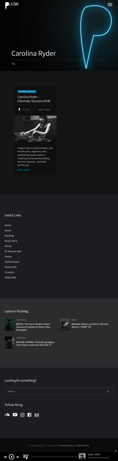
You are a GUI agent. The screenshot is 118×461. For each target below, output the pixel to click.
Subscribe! (10, 277)
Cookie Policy (82, 445)
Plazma (26, 109)
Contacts (9, 272)
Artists (8, 246)
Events (8, 256)
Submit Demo (12, 261)
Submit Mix (11, 267)
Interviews (21, 319)
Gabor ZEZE (94, 454)
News (74, 319)
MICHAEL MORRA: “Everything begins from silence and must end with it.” (35, 343)
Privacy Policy (66, 445)
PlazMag (9, 235)
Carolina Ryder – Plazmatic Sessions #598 (34, 99)
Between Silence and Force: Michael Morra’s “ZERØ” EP (90, 325)
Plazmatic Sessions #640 (98, 457)
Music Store (11, 240)
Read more (24, 169)
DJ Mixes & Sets (13, 251)
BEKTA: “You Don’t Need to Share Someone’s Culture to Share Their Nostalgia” (33, 326)
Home (8, 225)
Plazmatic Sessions (27, 91)
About (8, 230)
